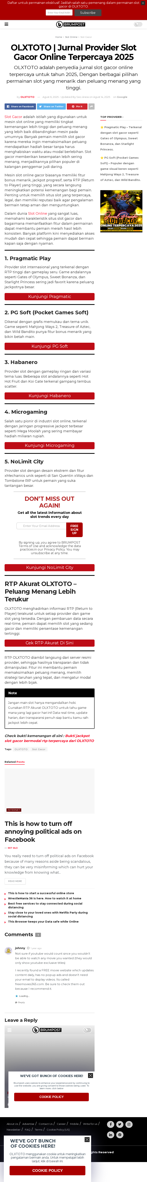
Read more (15, 881)
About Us (12, 1123)
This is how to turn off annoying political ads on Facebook (43, 831)
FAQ (27, 1129)
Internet (14, 810)
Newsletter (13, 1129)
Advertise (28, 1123)
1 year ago (36, 948)
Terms (38, 1129)
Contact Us (45, 1123)
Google (122, 96)
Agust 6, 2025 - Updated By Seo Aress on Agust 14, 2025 (76, 96)
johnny (20, 948)
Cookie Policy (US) (58, 1129)
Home (58, 36)
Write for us (90, 1123)
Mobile (74, 1123)
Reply (21, 1002)
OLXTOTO (21, 749)
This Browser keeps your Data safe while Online (43, 921)
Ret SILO (13, 848)
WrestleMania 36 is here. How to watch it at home (44, 898)
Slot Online (71, 36)
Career (61, 1123)
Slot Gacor (86, 36)
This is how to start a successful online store (41, 893)
